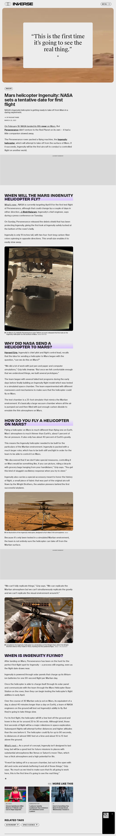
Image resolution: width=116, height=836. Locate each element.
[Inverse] (22, 3)
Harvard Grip (11, 352)
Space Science (29, 825)
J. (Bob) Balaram (28, 212)
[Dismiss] (112, 813)
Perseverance (11, 129)
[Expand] (105, 813)
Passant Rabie (14, 117)
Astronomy (11, 825)
